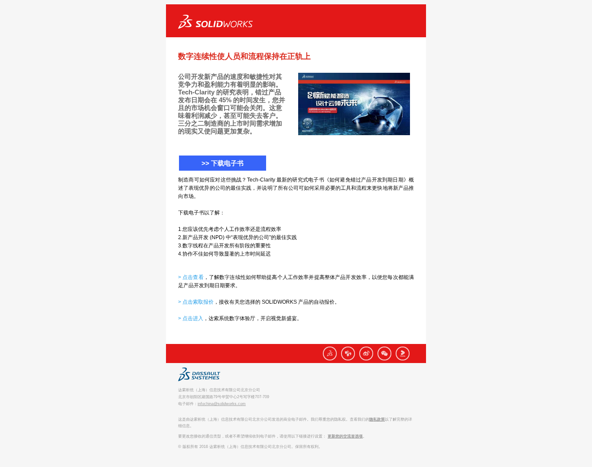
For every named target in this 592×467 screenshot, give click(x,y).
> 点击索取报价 (196, 302)
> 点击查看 (191, 277)
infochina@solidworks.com (222, 404)
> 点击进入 (190, 318)
